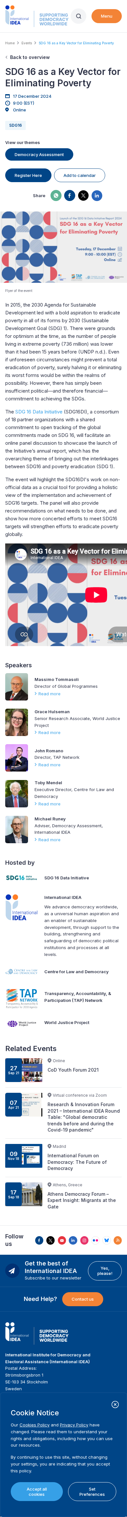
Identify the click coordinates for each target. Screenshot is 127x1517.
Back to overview (30, 57)
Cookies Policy (34, 1424)
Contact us (83, 1299)
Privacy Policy (74, 1424)
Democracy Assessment (39, 154)
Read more (49, 693)
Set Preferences (92, 1491)
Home (10, 43)
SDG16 (15, 125)
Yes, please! (104, 1270)
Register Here (28, 175)
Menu (106, 16)
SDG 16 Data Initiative (39, 412)
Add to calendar (80, 175)
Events (26, 43)
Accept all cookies (37, 1491)
